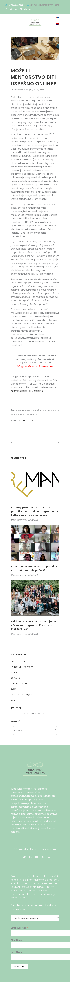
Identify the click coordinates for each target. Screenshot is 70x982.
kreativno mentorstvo (21, 410)
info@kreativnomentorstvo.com (44, 5)
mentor (43, 410)
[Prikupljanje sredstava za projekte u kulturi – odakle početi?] (35, 543)
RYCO (14, 689)
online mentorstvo (20, 414)
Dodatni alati (18, 661)
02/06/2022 (33, 634)
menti (36, 410)
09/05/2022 (32, 89)
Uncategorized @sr (22, 694)
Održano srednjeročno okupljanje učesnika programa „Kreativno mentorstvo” (33, 625)
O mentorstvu (19, 683)
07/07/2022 (33, 575)
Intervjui (15, 672)
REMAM (34, 414)
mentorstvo (19, 89)
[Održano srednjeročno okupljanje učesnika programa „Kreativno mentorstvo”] (35, 598)
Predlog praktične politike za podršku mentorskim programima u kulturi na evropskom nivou (35, 511)
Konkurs (15, 678)
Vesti (42, 89)
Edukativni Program (22, 667)
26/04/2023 (33, 520)
